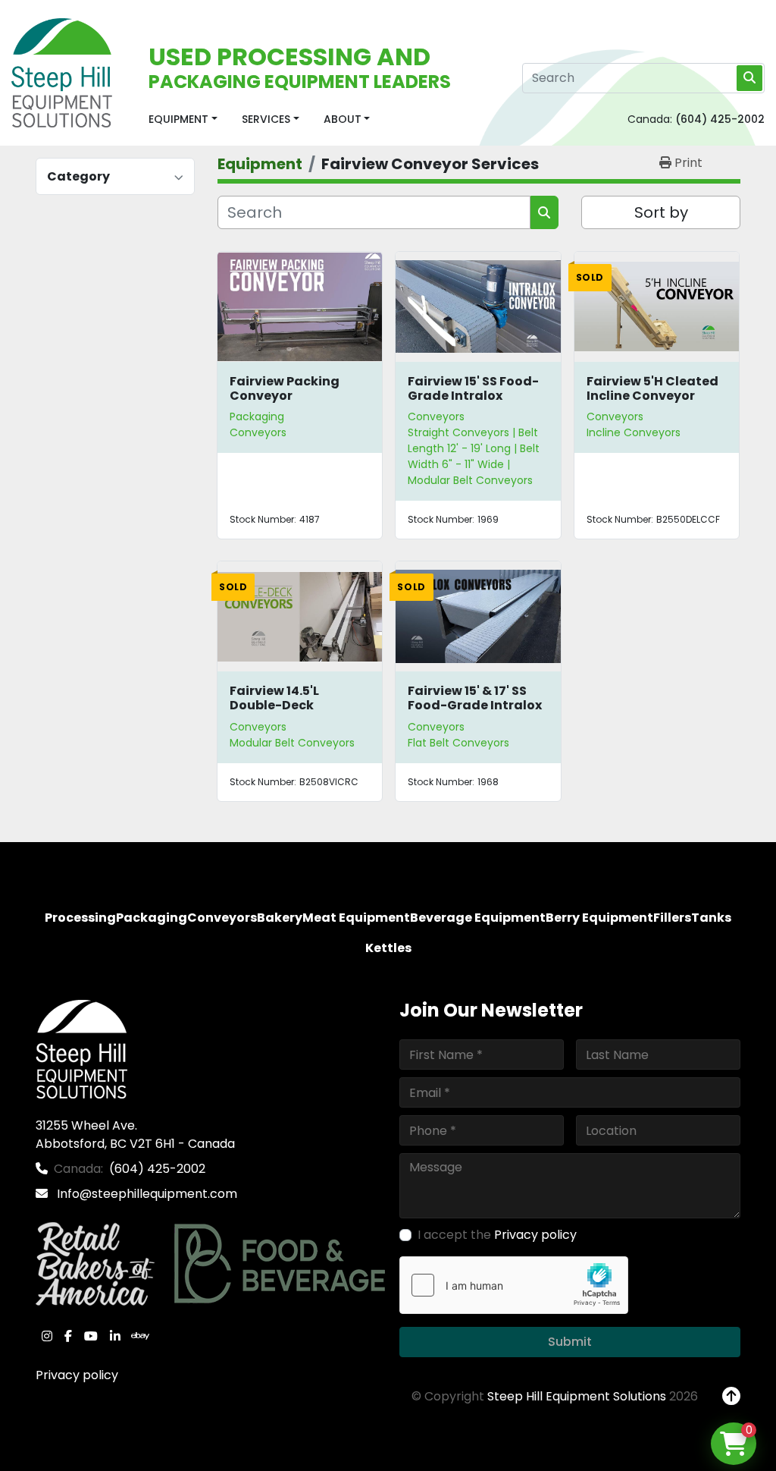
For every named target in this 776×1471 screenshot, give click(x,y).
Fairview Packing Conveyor (285, 388)
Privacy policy (77, 1375)
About (342, 119)
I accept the (497, 1234)
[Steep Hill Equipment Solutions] (81, 1048)
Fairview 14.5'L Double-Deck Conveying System (290, 705)
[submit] (749, 78)
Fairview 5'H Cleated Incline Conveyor (652, 388)
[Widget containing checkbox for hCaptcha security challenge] (513, 1285)
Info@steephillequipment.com (145, 1193)
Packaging (257, 416)
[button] (183, 119)
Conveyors (436, 416)
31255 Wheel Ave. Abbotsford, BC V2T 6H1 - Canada (135, 1134)
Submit (570, 1341)
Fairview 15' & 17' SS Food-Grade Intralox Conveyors (475, 705)
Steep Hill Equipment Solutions (576, 1396)
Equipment (178, 119)
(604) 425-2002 (720, 119)
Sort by (661, 212)
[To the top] (731, 1396)
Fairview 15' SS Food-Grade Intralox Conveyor (473, 395)
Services (266, 119)
